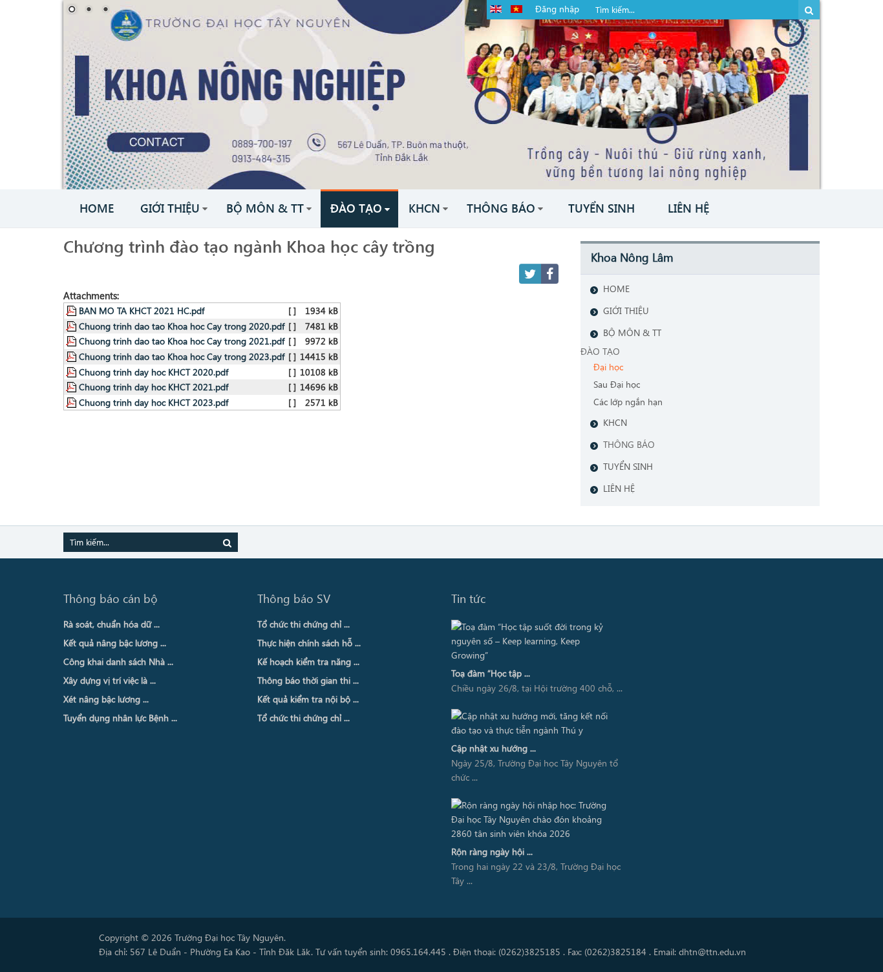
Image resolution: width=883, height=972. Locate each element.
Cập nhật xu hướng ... (493, 748)
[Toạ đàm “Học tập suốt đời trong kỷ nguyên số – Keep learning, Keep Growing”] (534, 641)
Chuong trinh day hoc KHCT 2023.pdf (153, 402)
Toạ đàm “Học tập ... (490, 673)
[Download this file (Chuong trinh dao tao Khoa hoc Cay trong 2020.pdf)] (72, 326)
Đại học (608, 367)
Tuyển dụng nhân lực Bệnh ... (120, 718)
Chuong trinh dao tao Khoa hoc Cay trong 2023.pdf (181, 356)
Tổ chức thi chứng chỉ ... (303, 624)
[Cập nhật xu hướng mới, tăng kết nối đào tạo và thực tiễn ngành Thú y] (534, 723)
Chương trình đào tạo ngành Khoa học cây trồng (249, 246)
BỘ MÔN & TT (632, 332)
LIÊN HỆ (619, 488)
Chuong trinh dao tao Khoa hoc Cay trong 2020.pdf (181, 326)
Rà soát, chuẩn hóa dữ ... (111, 624)
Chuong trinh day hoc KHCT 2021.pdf (153, 386)
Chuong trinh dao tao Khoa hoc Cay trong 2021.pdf (181, 340)
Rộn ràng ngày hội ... (492, 851)
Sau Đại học (616, 384)
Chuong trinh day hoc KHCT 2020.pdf (153, 371)
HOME (616, 288)
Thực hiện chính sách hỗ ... (309, 643)
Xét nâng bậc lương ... (106, 699)
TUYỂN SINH (628, 466)
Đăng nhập (557, 9)
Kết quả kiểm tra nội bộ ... (308, 699)
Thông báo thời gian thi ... (308, 680)
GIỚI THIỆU (626, 310)
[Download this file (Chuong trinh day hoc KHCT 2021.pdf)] (72, 386)
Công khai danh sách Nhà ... (118, 661)
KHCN (615, 422)
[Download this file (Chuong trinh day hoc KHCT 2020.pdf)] (72, 371)
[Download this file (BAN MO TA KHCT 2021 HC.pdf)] (72, 310)
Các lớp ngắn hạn (628, 402)
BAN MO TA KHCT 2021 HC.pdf (141, 310)
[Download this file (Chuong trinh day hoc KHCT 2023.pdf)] (72, 402)
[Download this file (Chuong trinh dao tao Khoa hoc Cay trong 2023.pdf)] (72, 356)
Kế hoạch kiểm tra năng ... (308, 661)
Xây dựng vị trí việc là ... (109, 680)
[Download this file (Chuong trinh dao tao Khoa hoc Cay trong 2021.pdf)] (72, 340)
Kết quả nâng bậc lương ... (114, 643)
